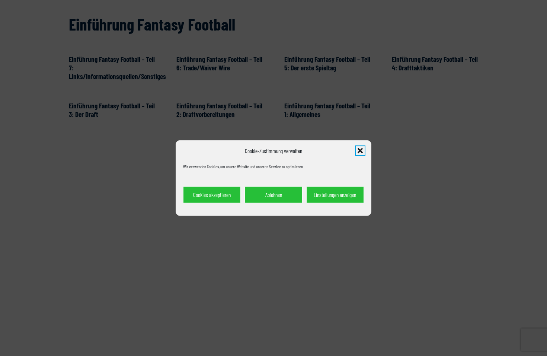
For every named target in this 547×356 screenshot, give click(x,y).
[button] (360, 151)
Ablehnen (273, 194)
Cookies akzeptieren (212, 194)
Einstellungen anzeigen (335, 194)
